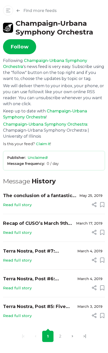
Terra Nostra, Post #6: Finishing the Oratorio (29, 279)
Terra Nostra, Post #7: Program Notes (29, 251)
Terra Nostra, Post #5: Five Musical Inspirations (34, 307)
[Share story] (94, 204)
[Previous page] (35, 336)
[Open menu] (8, 10)
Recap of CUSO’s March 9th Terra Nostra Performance (35, 224)
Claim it (43, 143)
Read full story (17, 204)
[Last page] (84, 336)
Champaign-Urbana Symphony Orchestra (45, 124)
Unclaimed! (38, 157)
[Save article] (102, 204)
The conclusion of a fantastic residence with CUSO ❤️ (37, 196)
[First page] (23, 336)
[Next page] (72, 336)
